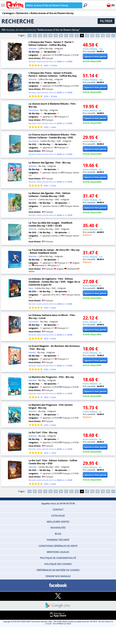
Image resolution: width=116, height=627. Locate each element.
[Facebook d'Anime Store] (58, 585)
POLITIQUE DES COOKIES (58, 564)
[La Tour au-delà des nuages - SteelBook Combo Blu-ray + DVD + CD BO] (15, 233)
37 (97, 35)
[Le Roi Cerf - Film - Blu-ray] (15, 442)
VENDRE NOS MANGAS (58, 576)
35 (87, 35)
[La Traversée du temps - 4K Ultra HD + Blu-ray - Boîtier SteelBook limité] (15, 260)
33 (77, 35)
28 (50, 35)
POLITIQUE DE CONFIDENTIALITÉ (58, 558)
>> (113, 35)
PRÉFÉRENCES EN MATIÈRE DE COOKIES (58, 570)
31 (66, 35)
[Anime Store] (14, 5)
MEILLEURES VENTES (58, 521)
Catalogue (8, 13)
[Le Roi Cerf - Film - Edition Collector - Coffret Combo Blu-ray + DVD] (15, 470)
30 (61, 35)
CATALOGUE (58, 515)
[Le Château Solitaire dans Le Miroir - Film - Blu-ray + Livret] (15, 325)
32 (71, 35)
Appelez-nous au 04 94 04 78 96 (58, 503)
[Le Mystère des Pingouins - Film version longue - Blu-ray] (15, 415)
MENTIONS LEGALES (58, 552)
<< (29, 35)
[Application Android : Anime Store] (58, 605)
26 (40, 35)
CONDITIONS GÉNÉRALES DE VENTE (58, 545)
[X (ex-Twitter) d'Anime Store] (58, 596)
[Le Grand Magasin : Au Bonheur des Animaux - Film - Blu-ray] (15, 356)
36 (92, 35)
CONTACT (58, 509)
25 (35, 35)
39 (108, 35)
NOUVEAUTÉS (58, 527)
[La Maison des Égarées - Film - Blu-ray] (15, 172)
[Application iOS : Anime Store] (58, 615)
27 (45, 35)
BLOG (58, 533)
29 (56, 35)
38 (103, 35)
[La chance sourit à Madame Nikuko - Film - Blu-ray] (15, 114)
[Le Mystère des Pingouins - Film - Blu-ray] (15, 387)
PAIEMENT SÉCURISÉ (58, 539)
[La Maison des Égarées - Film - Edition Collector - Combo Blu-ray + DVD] (15, 203)
